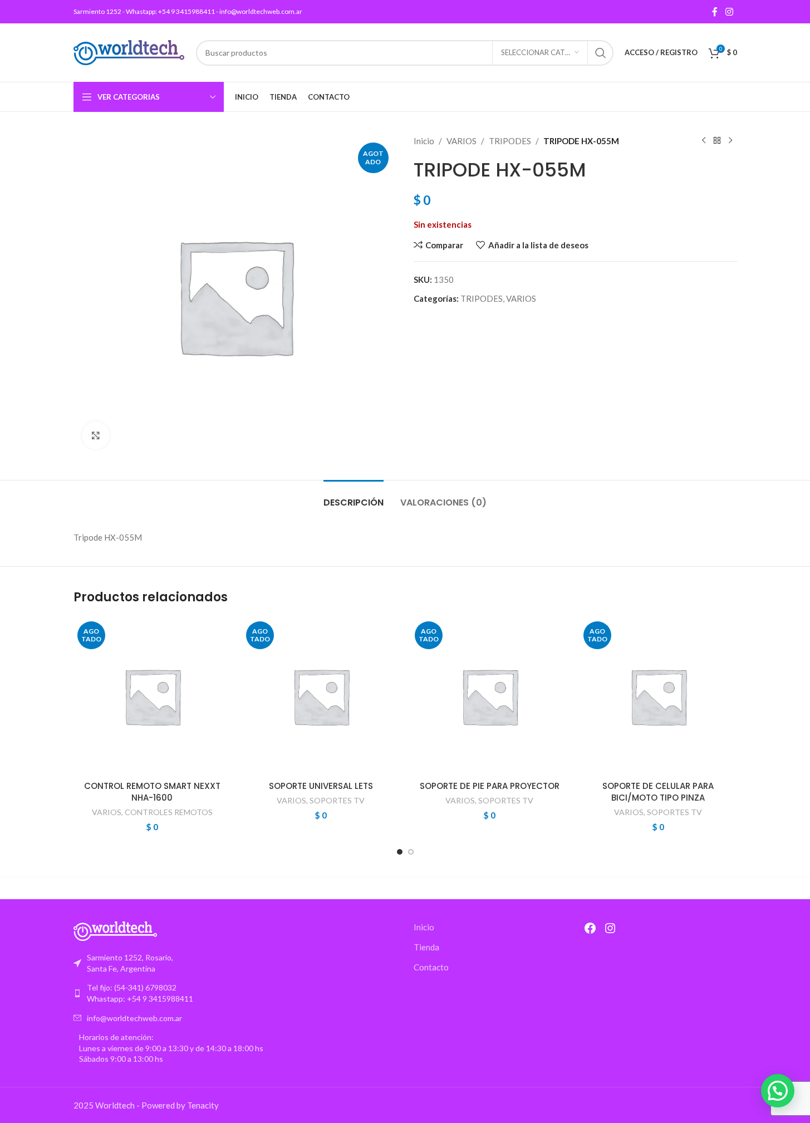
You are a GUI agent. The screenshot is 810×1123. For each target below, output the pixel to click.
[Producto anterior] (703, 141)
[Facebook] (590, 928)
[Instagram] (610, 928)
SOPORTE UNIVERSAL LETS (321, 786)
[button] (777, 1090)
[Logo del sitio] (129, 51)
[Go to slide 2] (411, 852)
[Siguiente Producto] (730, 141)
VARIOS (461, 141)
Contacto (431, 967)
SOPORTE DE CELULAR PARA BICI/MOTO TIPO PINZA (658, 791)
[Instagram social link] (729, 11)
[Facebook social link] (714, 11)
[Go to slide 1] (399, 852)
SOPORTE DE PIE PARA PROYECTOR (489, 786)
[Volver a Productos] (717, 141)
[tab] (353, 497)
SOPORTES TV (337, 800)
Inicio (424, 141)
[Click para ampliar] (96, 435)
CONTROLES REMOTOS (169, 812)
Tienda (426, 947)
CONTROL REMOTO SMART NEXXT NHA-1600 (152, 791)
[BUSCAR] (600, 53)
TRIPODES (510, 141)
